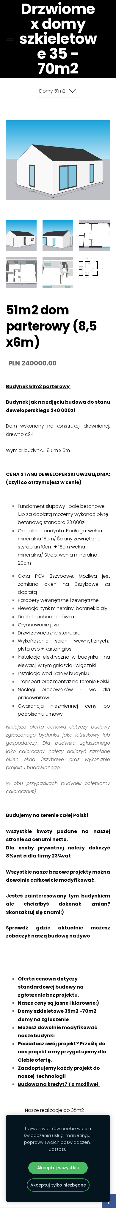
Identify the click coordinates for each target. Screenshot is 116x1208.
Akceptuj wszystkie (58, 1168)
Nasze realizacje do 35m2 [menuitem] (54, 1110)
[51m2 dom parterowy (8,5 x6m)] (21, 235)
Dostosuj (58, 1149)
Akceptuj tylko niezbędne (58, 1185)
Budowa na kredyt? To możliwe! (59, 1084)
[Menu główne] (9, 39)
